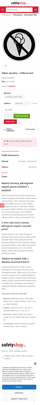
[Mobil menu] (3, 10)
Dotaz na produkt (8, 78)
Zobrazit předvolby (19, 399)
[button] (35, 363)
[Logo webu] (19, 3)
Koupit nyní (10, 121)
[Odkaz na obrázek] (14, 345)
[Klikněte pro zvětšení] (5, 65)
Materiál (7, 93)
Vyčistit (35, 103)
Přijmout (19, 387)
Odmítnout (19, 393)
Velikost (7, 103)
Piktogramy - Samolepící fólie (25, 15)
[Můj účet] (36, 10)
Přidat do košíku (22, 116)
